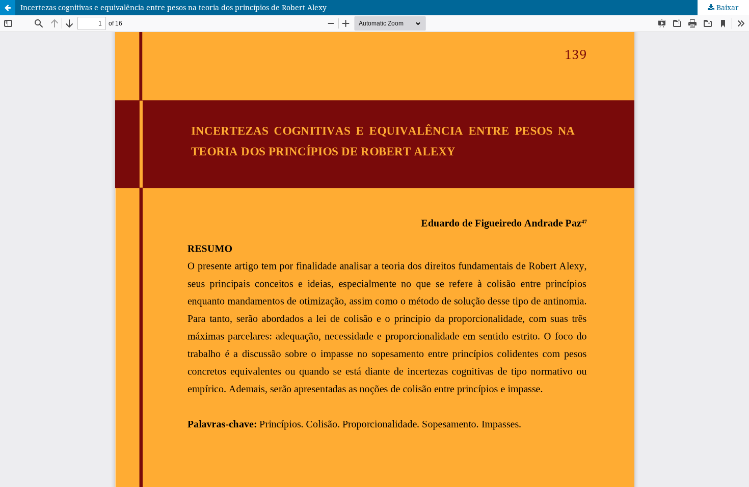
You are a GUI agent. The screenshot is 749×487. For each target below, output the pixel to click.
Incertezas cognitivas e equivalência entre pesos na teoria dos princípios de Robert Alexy (173, 7)
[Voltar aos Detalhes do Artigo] (7, 7)
